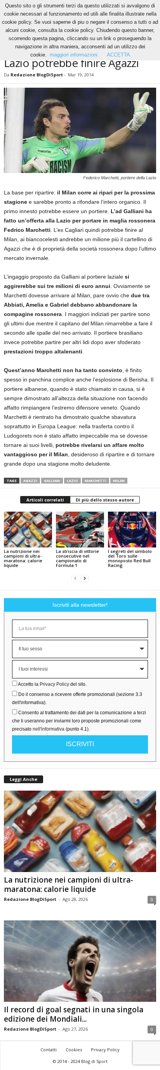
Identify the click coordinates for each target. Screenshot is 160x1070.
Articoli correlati (45, 500)
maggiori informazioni (73, 55)
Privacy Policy (54, 684)
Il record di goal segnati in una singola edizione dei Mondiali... (73, 1014)
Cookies (74, 1049)
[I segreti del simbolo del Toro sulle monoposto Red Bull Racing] (132, 530)
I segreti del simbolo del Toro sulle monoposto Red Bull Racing (130, 558)
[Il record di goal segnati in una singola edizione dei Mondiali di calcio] (80, 961)
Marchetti (95, 480)
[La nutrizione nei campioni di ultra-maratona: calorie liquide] (28, 530)
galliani (52, 480)
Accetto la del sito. (52, 684)
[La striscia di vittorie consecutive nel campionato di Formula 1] (80, 530)
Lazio (72, 480)
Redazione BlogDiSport (36, 75)
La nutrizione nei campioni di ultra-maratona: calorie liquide (23, 558)
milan (119, 480)
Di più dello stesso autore (105, 500)
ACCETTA (118, 55)
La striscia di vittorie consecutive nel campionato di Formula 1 (77, 558)
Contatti (48, 1049)
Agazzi (30, 480)
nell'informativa (48, 729)
